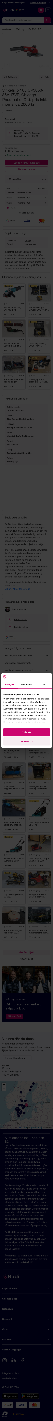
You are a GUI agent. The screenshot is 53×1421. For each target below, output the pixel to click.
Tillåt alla (26, 732)
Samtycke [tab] (9, 684)
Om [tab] (43, 684)
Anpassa (25, 741)
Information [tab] (26, 684)
